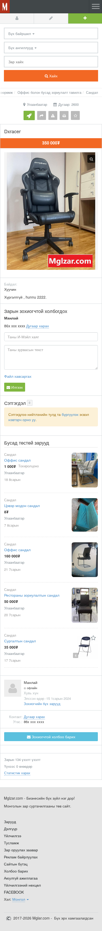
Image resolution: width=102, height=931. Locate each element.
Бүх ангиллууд (21, 47)
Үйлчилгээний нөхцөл (22, 885)
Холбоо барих (16, 871)
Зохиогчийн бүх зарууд (42, 703)
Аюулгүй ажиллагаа (21, 878)
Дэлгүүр (10, 828)
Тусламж (11, 842)
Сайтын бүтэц (15, 863)
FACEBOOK (14, 892)
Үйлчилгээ (12, 835)
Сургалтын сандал (20, 640)
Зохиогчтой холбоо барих (53, 736)
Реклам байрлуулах (21, 856)
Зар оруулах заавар (21, 849)
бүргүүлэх (70, 414)
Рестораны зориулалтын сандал (31, 595)
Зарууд (10, 821)
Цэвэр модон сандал (22, 505)
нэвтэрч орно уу (22, 419)
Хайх (53, 75)
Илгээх (16, 387)
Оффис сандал (17, 460)
